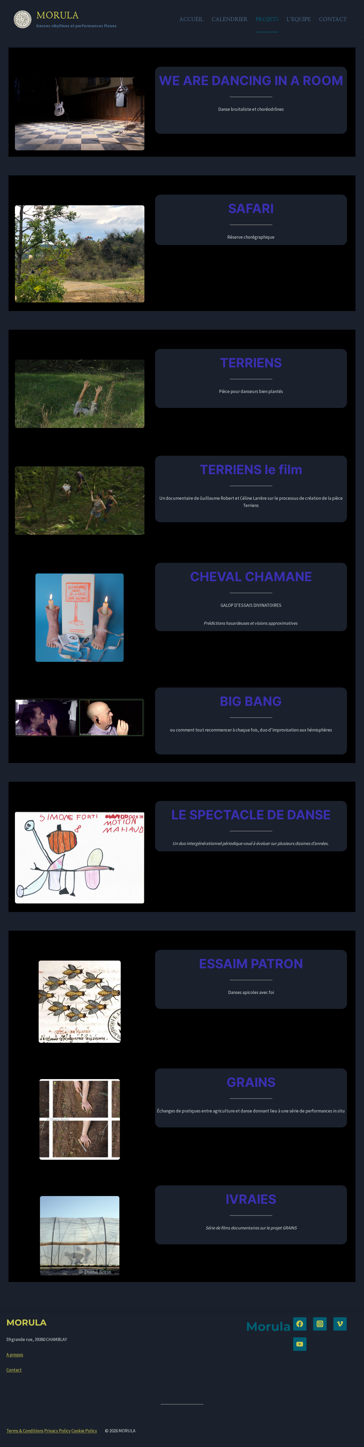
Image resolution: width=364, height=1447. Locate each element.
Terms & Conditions (24, 1431)
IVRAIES (251, 1199)
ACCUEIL (191, 19)
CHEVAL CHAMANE (251, 576)
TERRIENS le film (251, 469)
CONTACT (333, 19)
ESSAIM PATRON (251, 964)
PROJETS (267, 19)
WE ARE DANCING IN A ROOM (251, 80)
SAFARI (251, 208)
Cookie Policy (84, 1431)
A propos (14, 1355)
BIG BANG (251, 701)
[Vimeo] (340, 1324)
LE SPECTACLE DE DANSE (251, 815)
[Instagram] (320, 1324)
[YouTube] (300, 1344)
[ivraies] (79, 1236)
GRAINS (251, 1082)
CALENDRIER (230, 19)
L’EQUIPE (298, 19)
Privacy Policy (57, 1431)
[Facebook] (300, 1324)
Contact (14, 1370)
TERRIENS (251, 363)
